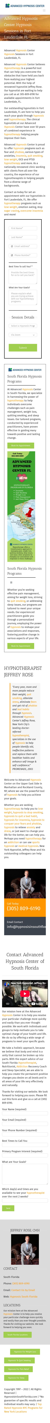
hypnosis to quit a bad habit (20, 816)
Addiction (22, 1066)
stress (15, 701)
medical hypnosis (28, 846)
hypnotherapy (17, 119)
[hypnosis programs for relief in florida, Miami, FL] (21, 452)
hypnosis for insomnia (17, 819)
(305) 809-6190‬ (23, 908)
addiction (13, 842)
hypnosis (38, 115)
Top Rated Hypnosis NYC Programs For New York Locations (23, 1408)
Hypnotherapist (27, 1062)
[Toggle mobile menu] (44, 10)
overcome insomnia (31, 210)
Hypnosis (21, 50)
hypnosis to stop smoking (27, 812)
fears (33, 701)
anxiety (31, 827)
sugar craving (11, 210)
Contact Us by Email (23, 1290)
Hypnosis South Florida (23, 1296)
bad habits (23, 709)
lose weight (10, 159)
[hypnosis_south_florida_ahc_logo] (25, 368)
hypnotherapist (20, 735)
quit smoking (35, 155)
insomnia (21, 155)
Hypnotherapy (12, 68)
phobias (19, 152)
